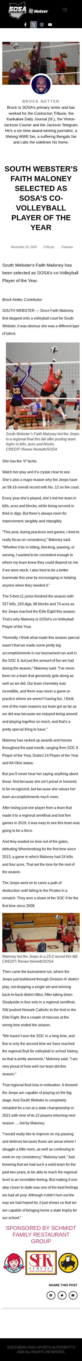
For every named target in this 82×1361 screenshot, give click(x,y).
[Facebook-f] (25, 24)
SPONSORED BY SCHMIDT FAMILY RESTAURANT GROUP (41, 1234)
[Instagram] (41, 24)
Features (67, 247)
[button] (65, 9)
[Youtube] (50, 24)
